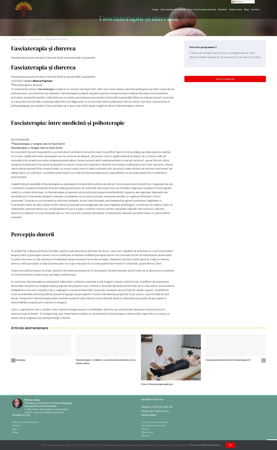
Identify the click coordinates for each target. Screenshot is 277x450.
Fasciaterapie (41, 345)
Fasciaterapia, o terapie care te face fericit (37, 148)
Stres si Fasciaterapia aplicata (170, 357)
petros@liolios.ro (159, 411)
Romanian (238, 2)
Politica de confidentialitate (202, 445)
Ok (230, 445)
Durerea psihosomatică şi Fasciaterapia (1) (235, 345)
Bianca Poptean (43, 81)
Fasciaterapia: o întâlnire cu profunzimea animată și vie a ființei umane (105, 345)
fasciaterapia (46, 89)
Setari (217, 445)
